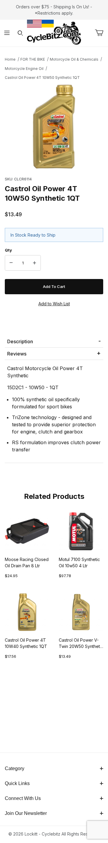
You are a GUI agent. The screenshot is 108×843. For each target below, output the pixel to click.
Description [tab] (20, 341)
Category (14, 768)
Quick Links (17, 783)
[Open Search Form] (20, 33)
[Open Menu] (7, 33)
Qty (8, 250)
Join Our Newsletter (26, 813)
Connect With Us (23, 798)
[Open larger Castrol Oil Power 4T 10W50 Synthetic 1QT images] (54, 126)
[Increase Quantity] (34, 262)
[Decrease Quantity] (11, 262)
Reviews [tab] (16, 354)
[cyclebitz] (54, 32)
